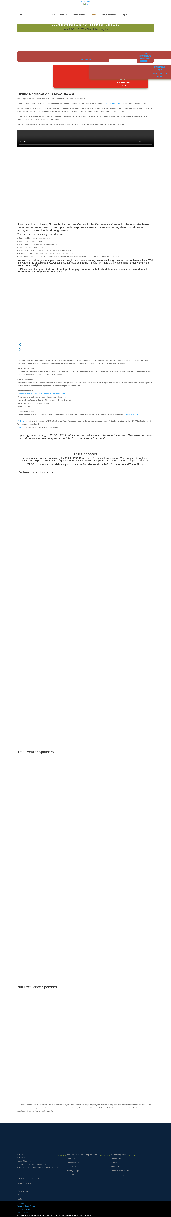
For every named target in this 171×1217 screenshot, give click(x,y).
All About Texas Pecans (120, 1167)
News (19, 1195)
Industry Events (23, 1187)
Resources (71, 1159)
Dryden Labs (86, 1215)
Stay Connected (109, 15)
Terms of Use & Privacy (26, 1206)
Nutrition (114, 1163)
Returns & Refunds (24, 1209)
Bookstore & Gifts (73, 1163)
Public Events (22, 1191)
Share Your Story (117, 1175)
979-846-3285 (22, 1155)
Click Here (21, 421)
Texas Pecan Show (24, 1183)
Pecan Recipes (116, 1159)
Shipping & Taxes (24, 1212)
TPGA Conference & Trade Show (30, 1179)
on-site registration (113, 103)
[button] (85, 344)
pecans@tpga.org (24, 1161)
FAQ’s (19, 1199)
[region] (85, 314)
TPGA (52, 15)
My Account (85, 1)
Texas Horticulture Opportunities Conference (145, 57)
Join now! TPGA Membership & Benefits (82, 1155)
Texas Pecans (79, 15)
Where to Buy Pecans (119, 1155)
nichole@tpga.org (131, 414)
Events (93, 15)
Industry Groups (73, 1171)
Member (63, 15)
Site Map (20, 1203)
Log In (124, 15)
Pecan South (72, 1167)
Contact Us (71, 1175)
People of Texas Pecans (120, 1171)
